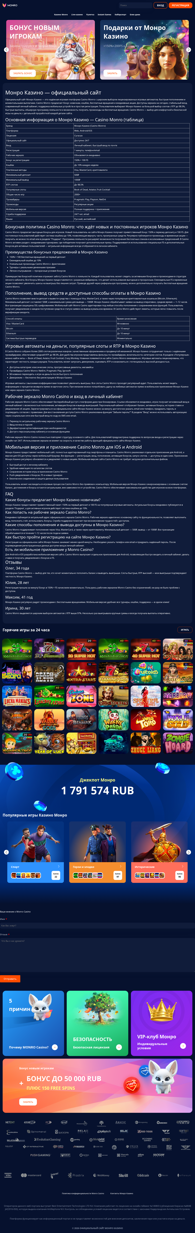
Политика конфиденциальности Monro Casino (83, 1193)
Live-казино (77, 14)
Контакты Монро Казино (121, 1193)
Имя (2, 919)
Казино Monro (61, 14)
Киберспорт (120, 14)
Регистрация (180, 5)
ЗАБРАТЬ (112, 73)
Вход (160, 5)
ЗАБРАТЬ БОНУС (22, 73)
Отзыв (3, 934)
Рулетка (90, 14)
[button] (6, 852)
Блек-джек (135, 14)
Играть (185, 629)
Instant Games (104, 14)
